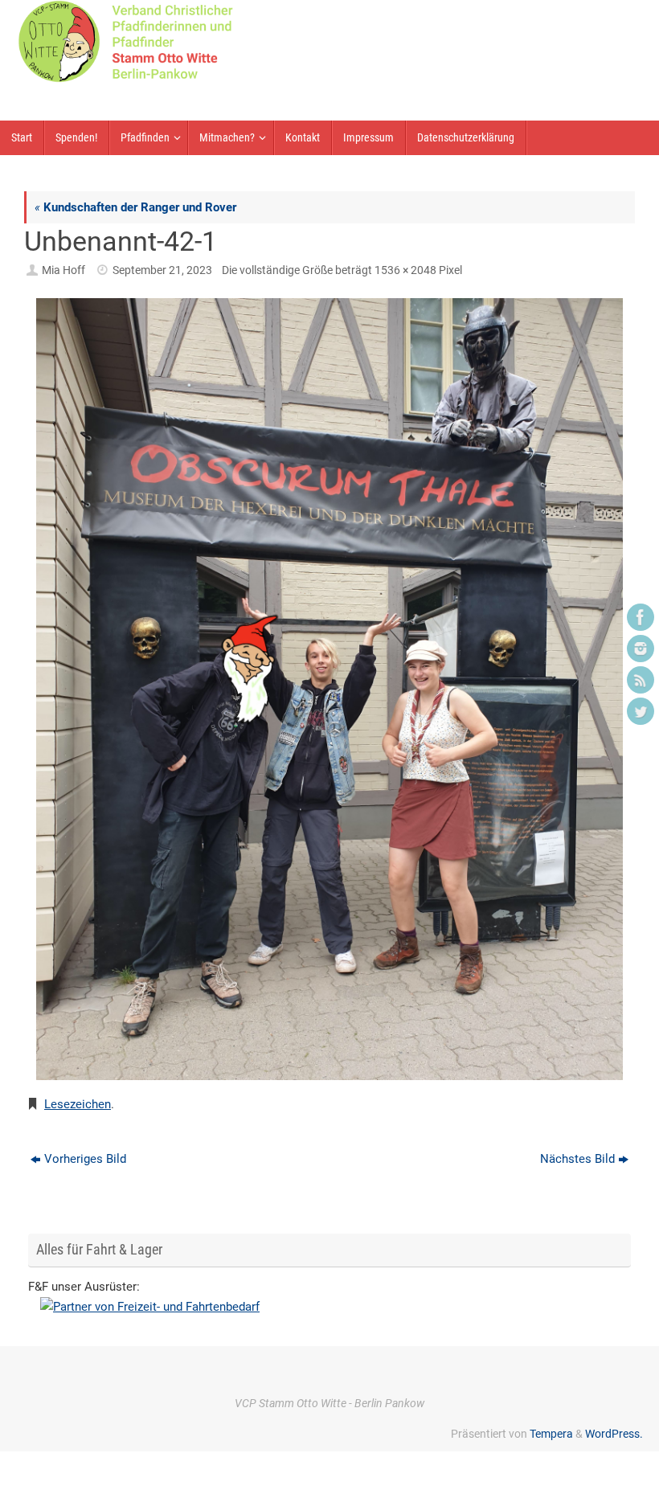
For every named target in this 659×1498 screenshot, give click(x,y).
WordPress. (614, 1433)
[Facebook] (640, 617)
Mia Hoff (63, 270)
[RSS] (640, 680)
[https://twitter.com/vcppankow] (640, 711)
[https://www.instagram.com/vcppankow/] (640, 648)
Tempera (551, 1433)
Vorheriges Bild (85, 1159)
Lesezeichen (77, 1104)
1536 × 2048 (405, 270)
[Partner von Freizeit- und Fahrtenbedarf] (329, 1307)
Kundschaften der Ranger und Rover (135, 207)
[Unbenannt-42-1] (329, 689)
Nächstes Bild (577, 1159)
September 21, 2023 (162, 270)
